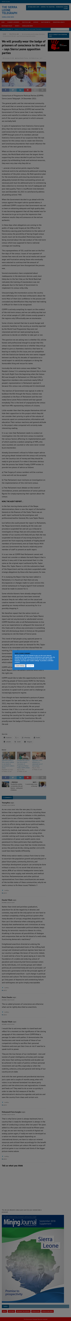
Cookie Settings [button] (20, 665)
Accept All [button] (30, 665)
